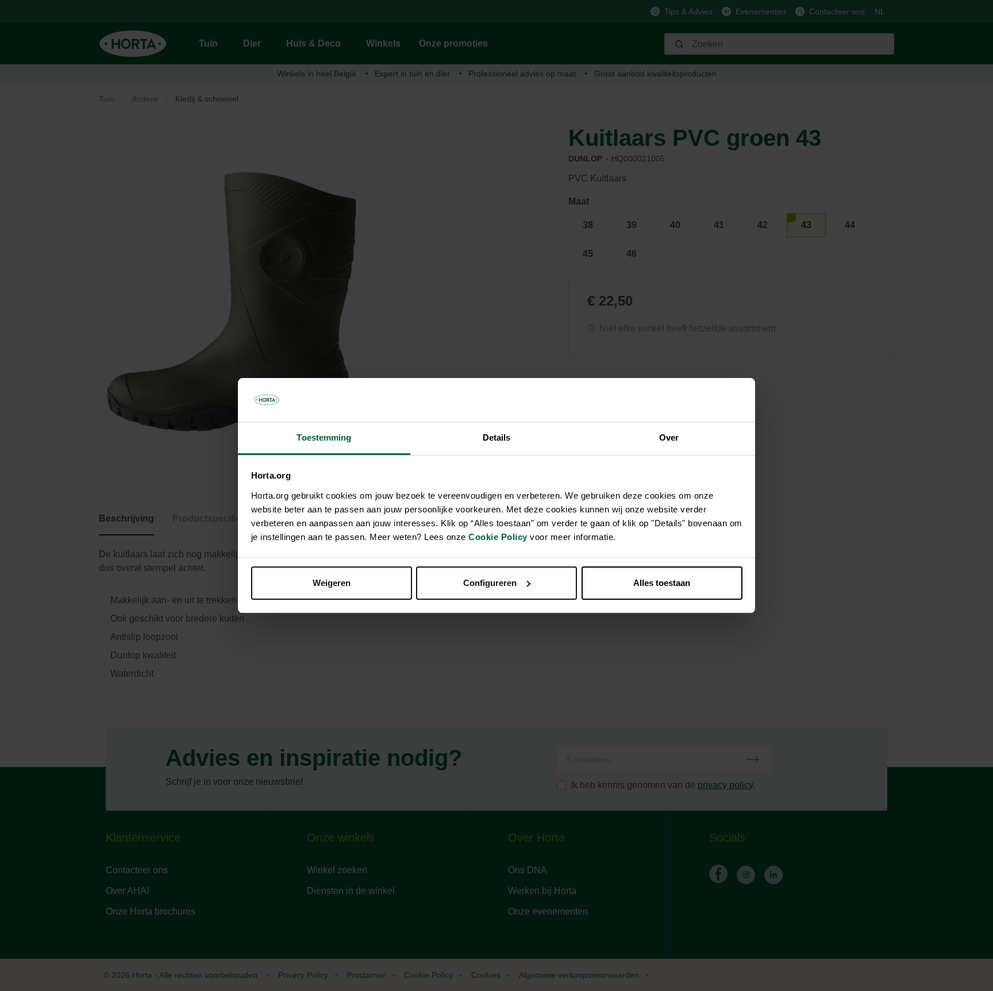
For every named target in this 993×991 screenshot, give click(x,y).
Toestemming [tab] (324, 437)
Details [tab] (497, 437)
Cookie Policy (498, 537)
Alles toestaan (661, 583)
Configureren (490, 583)
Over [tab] (669, 437)
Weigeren (332, 583)
